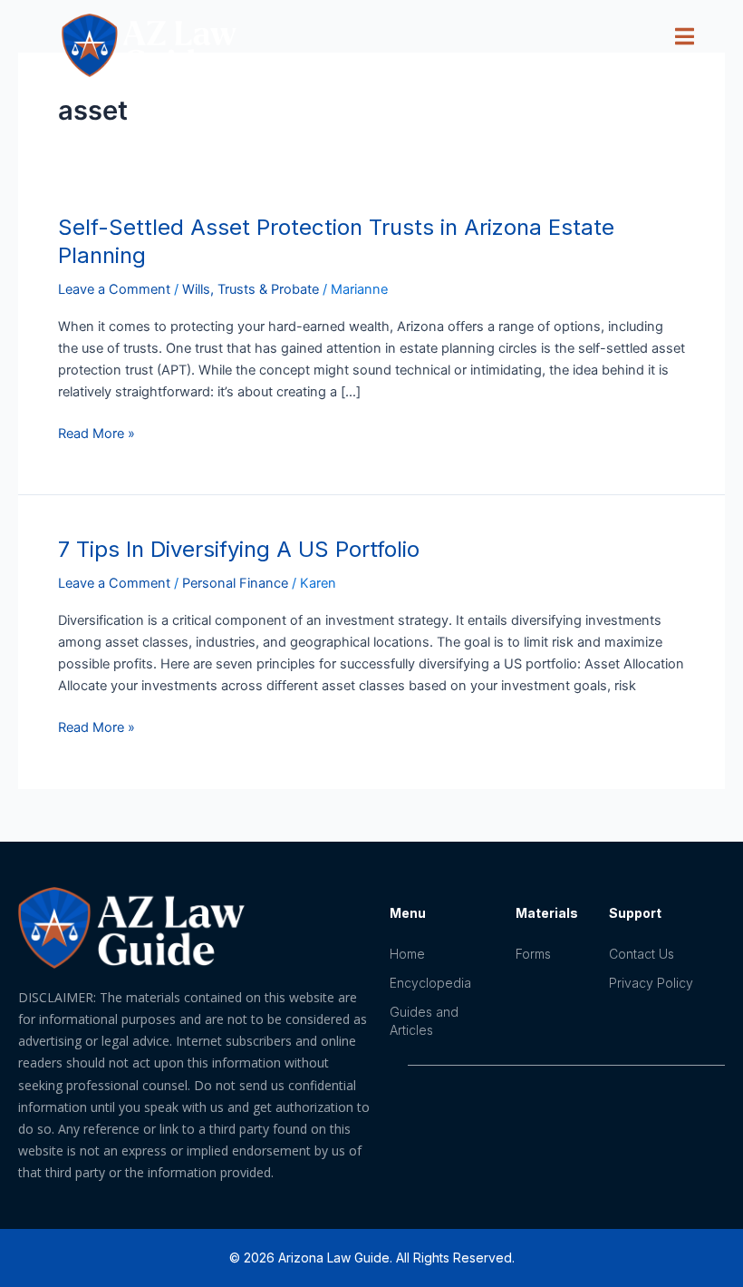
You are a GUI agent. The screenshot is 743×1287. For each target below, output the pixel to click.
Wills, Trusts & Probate (250, 289)
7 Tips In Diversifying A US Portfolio (239, 549)
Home (407, 953)
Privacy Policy (651, 982)
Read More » (96, 432)
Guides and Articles (424, 1021)
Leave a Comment (114, 289)
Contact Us (641, 953)
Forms (533, 953)
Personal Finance (235, 583)
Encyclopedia (430, 982)
